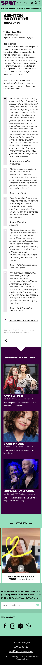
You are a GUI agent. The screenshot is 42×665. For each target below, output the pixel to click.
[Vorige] (11, 523)
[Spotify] (20, 626)
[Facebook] (5, 626)
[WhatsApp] (28, 626)
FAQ (7, 656)
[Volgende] (30, 523)
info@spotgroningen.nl (21, 651)
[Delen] (6, 340)
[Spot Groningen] (8, 3)
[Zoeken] (39, 4)
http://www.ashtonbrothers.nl (23, 320)
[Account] (36, 4)
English (26, 3)
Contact (20, 3)
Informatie (23, 8)
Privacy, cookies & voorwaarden (25, 656)
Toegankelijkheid (22, 659)
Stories (36, 8)
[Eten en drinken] (32, 4)
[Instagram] (13, 626)
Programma (8, 8)
